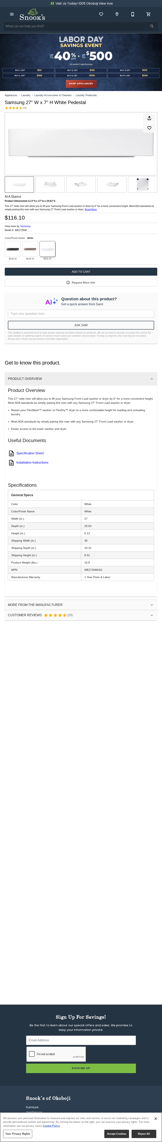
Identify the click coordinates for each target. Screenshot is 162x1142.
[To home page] (32, 14)
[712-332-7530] (133, 14)
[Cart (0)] (148, 14)
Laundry (25, 95)
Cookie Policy (51, 1125)
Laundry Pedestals (86, 95)
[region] (81, 1127)
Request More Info (83, 282)
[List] (101, 14)
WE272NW (21, 230)
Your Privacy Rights (17, 1133)
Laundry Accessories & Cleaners (53, 95)
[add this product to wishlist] (149, 128)
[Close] (155, 1118)
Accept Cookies (116, 1133)
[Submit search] (152, 26)
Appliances (11, 95)
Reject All (144, 1133)
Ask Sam (81, 325)
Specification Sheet (30, 453)
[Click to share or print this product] (149, 118)
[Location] (117, 14)
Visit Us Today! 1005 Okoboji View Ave (84, 3)
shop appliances (81, 83)
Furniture (32, 1107)
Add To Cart (81, 271)
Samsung (25, 226)
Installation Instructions (32, 462)
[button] (12, 14)
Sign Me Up (81, 1068)
